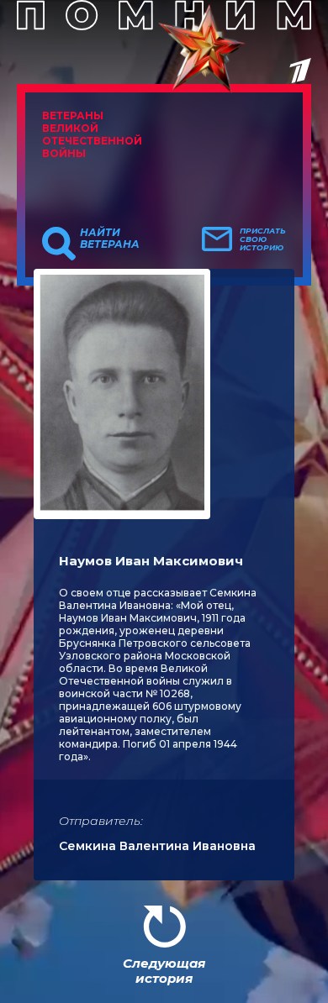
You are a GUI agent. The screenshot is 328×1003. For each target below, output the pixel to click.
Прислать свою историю (263, 239)
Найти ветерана (110, 238)
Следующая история (164, 970)
